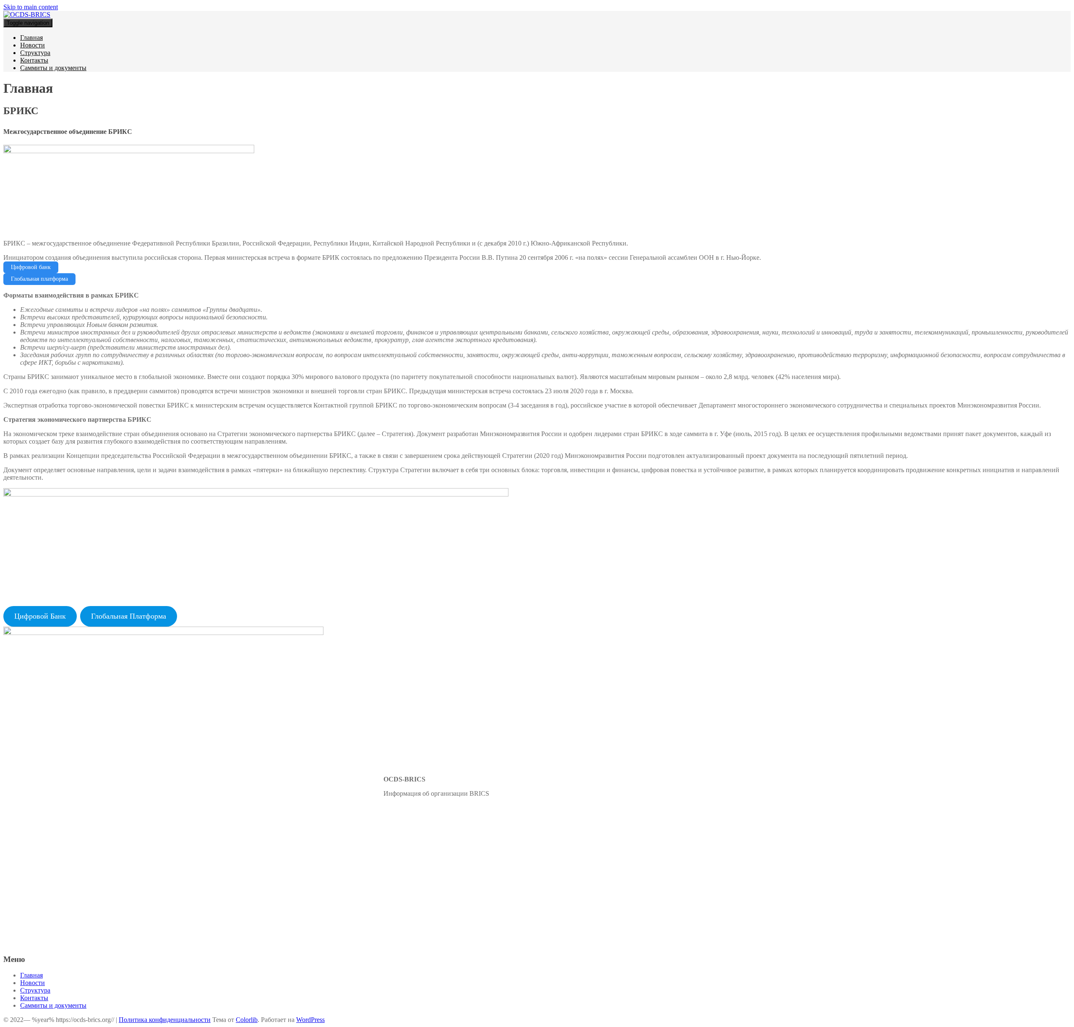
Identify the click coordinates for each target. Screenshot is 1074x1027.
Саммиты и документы (53, 67)
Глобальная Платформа (128, 616)
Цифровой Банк (40, 616)
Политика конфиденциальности (165, 1019)
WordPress (310, 1019)
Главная (31, 37)
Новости (32, 45)
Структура (35, 52)
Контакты (34, 60)
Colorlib (247, 1019)
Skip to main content (30, 6)
